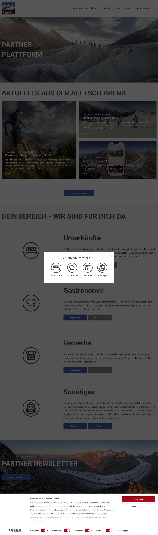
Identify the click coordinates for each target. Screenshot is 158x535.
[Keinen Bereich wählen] (110, 255)
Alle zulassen (138, 499)
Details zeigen (122, 530)
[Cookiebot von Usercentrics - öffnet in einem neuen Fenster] (15, 530)
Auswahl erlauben (138, 506)
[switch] (67, 530)
